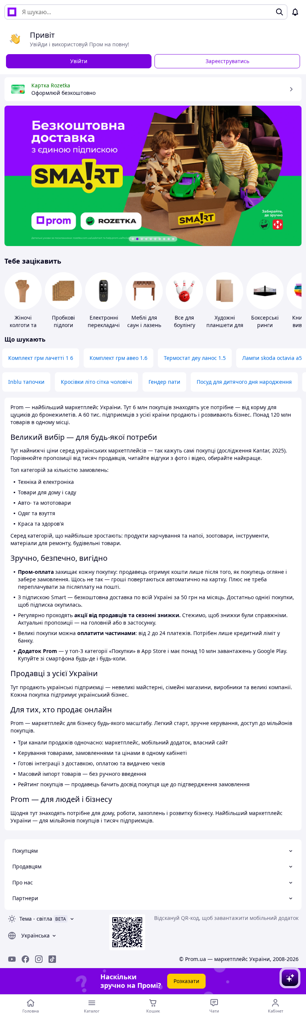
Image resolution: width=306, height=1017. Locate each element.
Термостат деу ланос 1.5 (195, 357)
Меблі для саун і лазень (144, 321)
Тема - (35, 918)
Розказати (186, 981)
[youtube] (11, 959)
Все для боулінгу (184, 321)
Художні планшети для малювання (224, 325)
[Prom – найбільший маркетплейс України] (12, 12)
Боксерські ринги (265, 321)
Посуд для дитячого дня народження (244, 381)
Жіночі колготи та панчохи (23, 325)
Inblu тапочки (26, 381)
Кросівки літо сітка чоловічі (96, 381)
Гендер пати (164, 381)
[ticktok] (52, 959)
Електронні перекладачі (104, 321)
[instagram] (38, 959)
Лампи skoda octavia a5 (272, 357)
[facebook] (25, 959)
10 (173, 239)
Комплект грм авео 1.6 (118, 357)
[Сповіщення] (295, 12)
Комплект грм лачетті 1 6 (40, 357)
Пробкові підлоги (63, 321)
